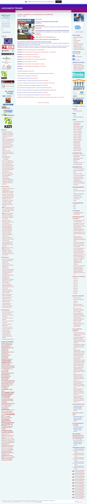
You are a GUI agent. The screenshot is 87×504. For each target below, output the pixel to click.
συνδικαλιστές (10, 452)
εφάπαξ (3, 438)
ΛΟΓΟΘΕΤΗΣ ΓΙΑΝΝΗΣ (77, 197)
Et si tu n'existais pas (77, 297)
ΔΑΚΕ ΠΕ (75, 293)
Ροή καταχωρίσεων (76, 40)
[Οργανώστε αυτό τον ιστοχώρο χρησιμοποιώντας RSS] (1, 130)
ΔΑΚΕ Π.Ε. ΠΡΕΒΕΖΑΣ (77, 136)
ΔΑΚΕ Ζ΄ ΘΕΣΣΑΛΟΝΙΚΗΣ (78, 127)
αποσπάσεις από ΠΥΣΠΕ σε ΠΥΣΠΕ (7, 424)
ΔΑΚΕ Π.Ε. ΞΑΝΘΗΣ (77, 134)
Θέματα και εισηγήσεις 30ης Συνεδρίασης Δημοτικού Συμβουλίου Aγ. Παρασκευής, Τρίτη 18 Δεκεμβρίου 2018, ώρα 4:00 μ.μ (79, 370)
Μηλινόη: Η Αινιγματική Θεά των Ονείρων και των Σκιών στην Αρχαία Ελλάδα (8, 261)
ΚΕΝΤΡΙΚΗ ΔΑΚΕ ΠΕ (77, 150)
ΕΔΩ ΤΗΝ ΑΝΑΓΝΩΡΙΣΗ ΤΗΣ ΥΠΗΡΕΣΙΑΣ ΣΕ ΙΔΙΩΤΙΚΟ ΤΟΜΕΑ (34, 59)
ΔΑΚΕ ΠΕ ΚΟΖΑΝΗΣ (77, 137)
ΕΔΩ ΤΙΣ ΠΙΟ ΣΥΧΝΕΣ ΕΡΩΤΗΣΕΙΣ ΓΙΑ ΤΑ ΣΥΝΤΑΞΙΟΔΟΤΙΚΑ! (33, 49)
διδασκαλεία (4, 435)
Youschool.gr (75, 184)
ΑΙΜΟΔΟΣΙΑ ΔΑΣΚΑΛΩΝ (7, 347)
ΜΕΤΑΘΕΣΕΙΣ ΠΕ (9, 382)
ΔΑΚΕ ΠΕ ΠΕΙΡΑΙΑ (79, 276)
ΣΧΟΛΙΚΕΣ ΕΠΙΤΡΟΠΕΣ (7, 400)
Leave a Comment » (60, 97)
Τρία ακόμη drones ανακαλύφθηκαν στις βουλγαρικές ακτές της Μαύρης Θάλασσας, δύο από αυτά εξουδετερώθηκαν (8, 279)
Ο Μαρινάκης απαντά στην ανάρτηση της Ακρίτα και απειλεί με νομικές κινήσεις (8, 239)
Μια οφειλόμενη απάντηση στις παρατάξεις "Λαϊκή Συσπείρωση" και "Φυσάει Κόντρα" (79, 334)
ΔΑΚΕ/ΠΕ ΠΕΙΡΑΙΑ (76, 145)
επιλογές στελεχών (9, 436)
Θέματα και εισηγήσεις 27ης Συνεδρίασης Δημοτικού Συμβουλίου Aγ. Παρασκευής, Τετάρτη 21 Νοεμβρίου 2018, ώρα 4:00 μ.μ (78, 391)
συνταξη (3, 454)
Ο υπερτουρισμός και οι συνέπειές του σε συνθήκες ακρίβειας (7, 336)
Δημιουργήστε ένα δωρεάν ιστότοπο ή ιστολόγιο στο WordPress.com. (78, 45)
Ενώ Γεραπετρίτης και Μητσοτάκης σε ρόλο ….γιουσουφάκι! (6, 158)
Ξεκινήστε (58, 1)
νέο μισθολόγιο (9, 446)
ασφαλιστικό (10, 426)
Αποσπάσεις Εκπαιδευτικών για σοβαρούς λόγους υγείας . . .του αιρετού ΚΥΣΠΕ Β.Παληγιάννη (79, 255)
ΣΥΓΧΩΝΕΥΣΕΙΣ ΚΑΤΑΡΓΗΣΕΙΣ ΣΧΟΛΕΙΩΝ (7, 394)
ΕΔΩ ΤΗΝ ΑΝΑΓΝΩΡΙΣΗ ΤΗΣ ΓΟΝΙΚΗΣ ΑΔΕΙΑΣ (31, 56)
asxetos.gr (75, 189)
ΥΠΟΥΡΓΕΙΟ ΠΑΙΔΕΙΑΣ (77, 164)
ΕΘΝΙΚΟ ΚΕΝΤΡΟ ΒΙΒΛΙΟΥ (78, 117)
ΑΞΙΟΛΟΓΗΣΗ (4, 349)
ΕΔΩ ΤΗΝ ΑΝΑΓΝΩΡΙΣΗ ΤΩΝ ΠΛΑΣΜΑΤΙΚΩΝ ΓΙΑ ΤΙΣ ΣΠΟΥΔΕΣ (34, 66)
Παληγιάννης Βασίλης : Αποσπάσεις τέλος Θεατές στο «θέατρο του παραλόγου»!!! (78, 229)
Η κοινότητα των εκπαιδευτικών (79, 175)
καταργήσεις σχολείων (6, 440)
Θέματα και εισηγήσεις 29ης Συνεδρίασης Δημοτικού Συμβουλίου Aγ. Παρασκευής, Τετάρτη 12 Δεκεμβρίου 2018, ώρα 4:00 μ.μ (78, 377)
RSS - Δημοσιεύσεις (78, 56)
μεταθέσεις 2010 (5, 443)
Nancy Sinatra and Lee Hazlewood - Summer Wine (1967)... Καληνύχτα (78, 310)
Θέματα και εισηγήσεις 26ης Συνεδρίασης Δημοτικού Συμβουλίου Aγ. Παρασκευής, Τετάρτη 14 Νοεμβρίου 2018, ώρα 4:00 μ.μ (78, 399)
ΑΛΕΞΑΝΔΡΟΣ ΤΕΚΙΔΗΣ (12, 8)
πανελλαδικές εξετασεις (9, 448)
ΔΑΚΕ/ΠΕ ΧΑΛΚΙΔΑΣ (77, 148)
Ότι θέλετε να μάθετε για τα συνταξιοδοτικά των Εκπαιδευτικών (35, 14)
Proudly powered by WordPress (43, 102)
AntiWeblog (6, 310)
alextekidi (76, 470)
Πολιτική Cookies (38, 501)
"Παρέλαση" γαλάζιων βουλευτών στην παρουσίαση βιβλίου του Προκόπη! (78, 319)
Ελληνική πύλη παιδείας (77, 173)
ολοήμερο (3, 448)
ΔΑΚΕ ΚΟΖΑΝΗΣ (79, 296)
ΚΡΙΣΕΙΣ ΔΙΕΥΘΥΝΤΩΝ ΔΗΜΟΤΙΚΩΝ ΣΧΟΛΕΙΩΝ (7, 372)
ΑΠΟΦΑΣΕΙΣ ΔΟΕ (79, 404)
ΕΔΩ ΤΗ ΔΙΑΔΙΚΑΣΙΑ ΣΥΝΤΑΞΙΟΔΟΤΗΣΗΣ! (30, 54)
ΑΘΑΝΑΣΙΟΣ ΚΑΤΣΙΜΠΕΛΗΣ (78, 193)
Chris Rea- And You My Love (78, 299)
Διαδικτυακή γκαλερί (77, 195)
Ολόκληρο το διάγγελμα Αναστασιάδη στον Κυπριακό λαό (78, 306)
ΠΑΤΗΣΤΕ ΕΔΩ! (31, 71)
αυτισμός (3, 429)
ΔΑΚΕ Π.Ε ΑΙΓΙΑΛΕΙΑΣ (77, 129)
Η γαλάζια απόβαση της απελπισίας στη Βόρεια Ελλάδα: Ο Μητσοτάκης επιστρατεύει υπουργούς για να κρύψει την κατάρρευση (8, 181)
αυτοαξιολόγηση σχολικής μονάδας (7, 431)
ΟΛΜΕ (74, 208)
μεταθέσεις (11, 442)
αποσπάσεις (5, 419)
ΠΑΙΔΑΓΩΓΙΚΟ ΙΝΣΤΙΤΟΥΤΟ (78, 162)
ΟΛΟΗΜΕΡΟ (4, 388)
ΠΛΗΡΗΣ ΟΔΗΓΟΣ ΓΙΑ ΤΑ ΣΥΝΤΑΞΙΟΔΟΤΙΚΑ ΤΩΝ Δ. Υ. (45, 37)
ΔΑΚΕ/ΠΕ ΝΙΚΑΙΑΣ (76, 144)
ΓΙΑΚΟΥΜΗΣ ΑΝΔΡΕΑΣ (6, 362)
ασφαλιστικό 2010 (6, 427)
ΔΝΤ (11, 363)
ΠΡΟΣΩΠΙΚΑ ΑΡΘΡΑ (27, 97)
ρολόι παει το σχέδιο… (77, 322)
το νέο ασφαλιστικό (5, 454)
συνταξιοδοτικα (41, 97)
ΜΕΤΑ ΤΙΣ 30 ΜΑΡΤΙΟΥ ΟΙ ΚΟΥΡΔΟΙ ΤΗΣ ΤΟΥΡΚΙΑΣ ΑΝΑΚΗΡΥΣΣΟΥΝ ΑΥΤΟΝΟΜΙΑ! (79, 315)
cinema (74, 115)
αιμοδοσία (5, 409)
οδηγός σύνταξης (53, 97)
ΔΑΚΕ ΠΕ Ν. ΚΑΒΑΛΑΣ (77, 139)
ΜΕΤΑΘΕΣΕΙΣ (5, 374)
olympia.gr (6, 257)
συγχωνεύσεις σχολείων (6, 451)
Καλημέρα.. (75, 301)
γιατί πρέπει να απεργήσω (5, 433)
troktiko (74, 200)
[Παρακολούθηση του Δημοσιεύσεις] (73, 56)
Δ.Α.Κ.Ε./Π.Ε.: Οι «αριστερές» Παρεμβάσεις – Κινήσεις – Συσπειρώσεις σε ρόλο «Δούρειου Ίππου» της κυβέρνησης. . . (78, 261)
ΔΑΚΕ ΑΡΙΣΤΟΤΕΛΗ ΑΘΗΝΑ (78, 121)
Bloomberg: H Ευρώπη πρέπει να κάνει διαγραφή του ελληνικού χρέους (79, 325)
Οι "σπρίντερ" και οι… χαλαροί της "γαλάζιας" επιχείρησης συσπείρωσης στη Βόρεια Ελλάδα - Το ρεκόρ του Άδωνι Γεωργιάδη (7, 203)
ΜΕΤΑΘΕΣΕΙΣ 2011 (6, 376)
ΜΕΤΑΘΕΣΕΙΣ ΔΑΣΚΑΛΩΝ (5, 378)
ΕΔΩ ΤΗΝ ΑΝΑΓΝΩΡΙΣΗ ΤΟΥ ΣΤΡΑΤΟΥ (29, 61)
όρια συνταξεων (47, 97)
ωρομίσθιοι (9, 460)
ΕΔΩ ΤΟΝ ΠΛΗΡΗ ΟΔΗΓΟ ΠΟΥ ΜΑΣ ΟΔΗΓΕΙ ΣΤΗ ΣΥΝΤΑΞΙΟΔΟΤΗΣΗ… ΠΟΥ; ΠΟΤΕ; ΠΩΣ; (39, 52)
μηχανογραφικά (11, 445)
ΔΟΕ (2, 364)
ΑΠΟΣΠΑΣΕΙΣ (4, 356)
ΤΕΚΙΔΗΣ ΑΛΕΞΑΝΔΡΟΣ (5, 402)
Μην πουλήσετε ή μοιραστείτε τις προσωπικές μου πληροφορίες (79, 48)
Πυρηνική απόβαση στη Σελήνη (8, 339)
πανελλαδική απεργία (4, 449)
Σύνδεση (75, 38)
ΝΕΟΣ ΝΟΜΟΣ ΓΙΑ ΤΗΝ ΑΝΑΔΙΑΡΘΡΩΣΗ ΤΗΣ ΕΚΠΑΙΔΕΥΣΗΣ (7, 385)
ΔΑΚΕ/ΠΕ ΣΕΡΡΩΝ (77, 147)
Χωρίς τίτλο (75, 278)
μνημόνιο (3, 446)
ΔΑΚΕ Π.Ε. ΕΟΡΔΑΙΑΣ (77, 131)
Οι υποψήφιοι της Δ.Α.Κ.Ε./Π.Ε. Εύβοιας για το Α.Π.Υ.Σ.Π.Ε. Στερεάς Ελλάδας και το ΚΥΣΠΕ (79, 225)
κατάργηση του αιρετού (11, 439)
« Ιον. (2, 30)
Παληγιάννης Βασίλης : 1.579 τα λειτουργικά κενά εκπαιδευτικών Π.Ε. (79, 234)
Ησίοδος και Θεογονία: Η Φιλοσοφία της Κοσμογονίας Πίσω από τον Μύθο (7, 291)
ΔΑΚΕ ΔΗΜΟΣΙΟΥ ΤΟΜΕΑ (78, 126)
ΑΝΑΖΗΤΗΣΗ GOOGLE (77, 110)
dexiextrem (6, 186)
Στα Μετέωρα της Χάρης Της (7, 327)
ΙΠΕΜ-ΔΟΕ (75, 161)
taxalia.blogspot (76, 198)
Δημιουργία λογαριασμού (78, 37)
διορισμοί (8, 435)
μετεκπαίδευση (4, 445)
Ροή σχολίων (75, 42)
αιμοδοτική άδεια (12, 409)
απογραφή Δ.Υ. (8, 415)
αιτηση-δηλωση (3, 411)
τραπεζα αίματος (7, 457)
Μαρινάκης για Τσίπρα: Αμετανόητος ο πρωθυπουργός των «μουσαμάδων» (8, 222)
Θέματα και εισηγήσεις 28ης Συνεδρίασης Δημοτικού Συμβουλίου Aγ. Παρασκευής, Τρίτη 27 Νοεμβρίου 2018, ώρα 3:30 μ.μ (79, 384)
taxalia (4, 130)
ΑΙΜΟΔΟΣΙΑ (8, 346)
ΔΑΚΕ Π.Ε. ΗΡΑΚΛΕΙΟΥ (77, 132)
